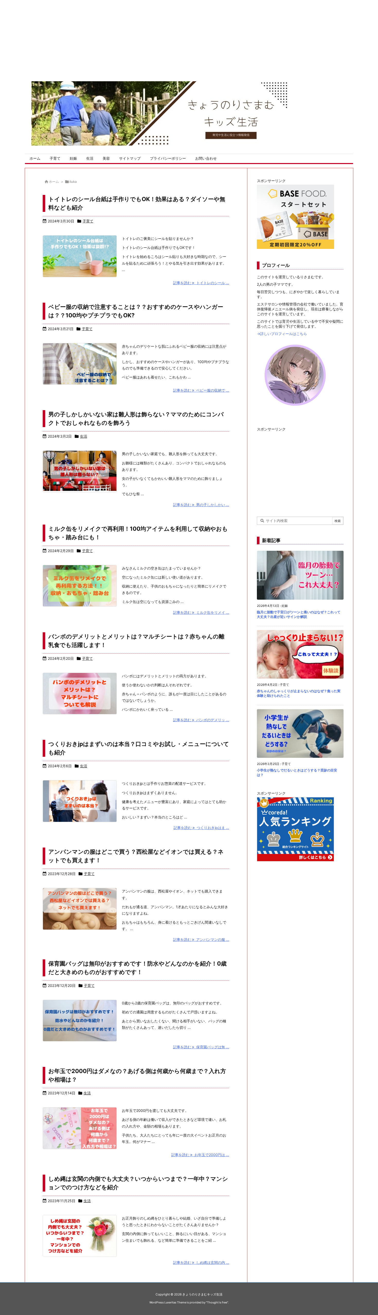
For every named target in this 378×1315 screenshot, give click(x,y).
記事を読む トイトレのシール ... (201, 283)
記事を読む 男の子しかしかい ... (201, 504)
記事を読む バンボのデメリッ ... (201, 720)
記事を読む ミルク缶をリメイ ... (201, 612)
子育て (88, 221)
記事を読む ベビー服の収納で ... (201, 390)
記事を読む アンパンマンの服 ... (201, 939)
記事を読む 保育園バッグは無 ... (201, 1047)
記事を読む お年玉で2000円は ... (200, 1154)
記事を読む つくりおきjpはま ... (201, 827)
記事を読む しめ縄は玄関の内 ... (201, 1262)
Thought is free (217, 1302)
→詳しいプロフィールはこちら (282, 333)
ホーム (54, 181)
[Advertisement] (154, 36)
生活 (83, 436)
